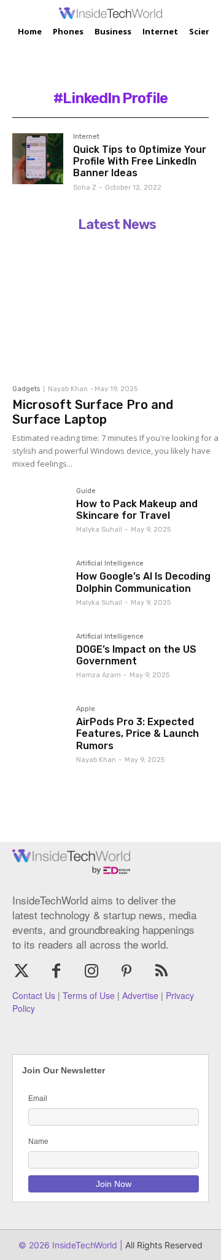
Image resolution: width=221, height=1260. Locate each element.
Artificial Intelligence (110, 563)
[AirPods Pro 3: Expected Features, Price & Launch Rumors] (39, 733)
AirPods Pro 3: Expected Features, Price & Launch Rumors (137, 733)
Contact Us (33, 995)
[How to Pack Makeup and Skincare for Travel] (39, 515)
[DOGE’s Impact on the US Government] (39, 660)
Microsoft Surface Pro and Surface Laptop (92, 412)
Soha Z (84, 188)
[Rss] (161, 971)
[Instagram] (91, 971)
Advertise (140, 995)
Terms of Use (89, 995)
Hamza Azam (98, 675)
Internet (86, 137)
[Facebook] (56, 971)
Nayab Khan (68, 389)
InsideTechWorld (83, 1245)
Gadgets (26, 389)
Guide (86, 491)
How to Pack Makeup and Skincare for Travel (137, 509)
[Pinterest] (126, 971)
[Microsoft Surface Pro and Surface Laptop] (116, 307)
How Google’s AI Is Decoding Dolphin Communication (143, 582)
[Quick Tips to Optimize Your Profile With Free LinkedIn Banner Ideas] (37, 158)
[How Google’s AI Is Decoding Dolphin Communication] (39, 587)
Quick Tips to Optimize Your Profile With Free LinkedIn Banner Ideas (139, 161)
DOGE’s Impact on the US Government (136, 655)
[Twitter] (21, 971)
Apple (85, 709)
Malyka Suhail (99, 530)
